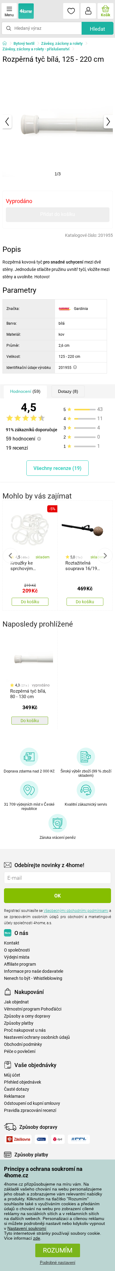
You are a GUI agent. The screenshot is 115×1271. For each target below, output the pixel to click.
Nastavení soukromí (26, 1228)
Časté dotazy (16, 1089)
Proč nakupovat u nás (25, 1030)
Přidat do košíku (57, 214)
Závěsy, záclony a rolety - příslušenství (35, 49)
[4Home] (6, 43)
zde (36, 1238)
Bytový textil (23, 43)
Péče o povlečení (19, 1051)
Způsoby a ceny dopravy (27, 1016)
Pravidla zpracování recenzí (30, 1110)
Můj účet (12, 1075)
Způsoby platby (18, 1023)
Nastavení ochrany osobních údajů (37, 1037)
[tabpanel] (57, 121)
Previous (10, 555)
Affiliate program (20, 964)
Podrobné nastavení (57, 1262)
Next (105, 555)
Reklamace (14, 1096)
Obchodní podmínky (23, 1044)
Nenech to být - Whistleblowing (33, 978)
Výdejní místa (16, 957)
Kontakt (11, 943)
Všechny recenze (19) (57, 468)
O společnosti (17, 950)
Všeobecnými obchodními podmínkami (76, 911)
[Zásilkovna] (18, 1139)
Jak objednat (16, 1002)
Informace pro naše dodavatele (33, 971)
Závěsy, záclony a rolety (61, 43)
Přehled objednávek (22, 1082)
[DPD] (58, 1139)
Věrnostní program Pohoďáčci (32, 1009)
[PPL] (79, 1139)
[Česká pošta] (41, 1139)
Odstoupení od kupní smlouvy (32, 1103)
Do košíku (30, 601)
